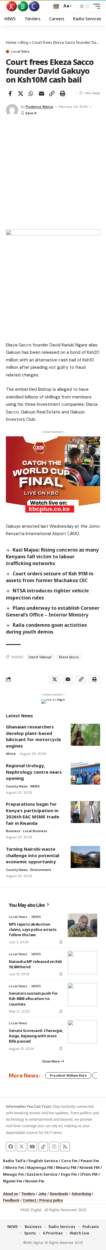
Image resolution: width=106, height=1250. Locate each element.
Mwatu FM (66, 1167)
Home (11, 42)
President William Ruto (68, 1075)
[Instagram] (54, 1146)
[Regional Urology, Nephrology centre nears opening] (85, 774)
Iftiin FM (88, 1174)
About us (10, 1194)
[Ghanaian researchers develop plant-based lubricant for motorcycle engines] (85, 735)
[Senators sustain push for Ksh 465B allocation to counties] (82, 994)
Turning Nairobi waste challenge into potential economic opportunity (32, 855)
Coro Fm (69, 1160)
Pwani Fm (90, 1160)
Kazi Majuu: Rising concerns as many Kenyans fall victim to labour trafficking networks (52, 557)
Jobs (42, 1194)
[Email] (41, 93)
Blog (24, 42)
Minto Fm (14, 1167)
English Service (43, 1160)
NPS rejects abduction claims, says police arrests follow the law (33, 929)
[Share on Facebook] (10, 93)
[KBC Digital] (23, 6)
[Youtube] (32, 1146)
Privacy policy (51, 1200)
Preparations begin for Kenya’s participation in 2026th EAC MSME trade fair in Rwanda (32, 813)
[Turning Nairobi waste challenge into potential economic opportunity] (85, 857)
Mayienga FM (40, 1167)
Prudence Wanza (39, 107)
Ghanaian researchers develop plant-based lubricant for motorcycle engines (33, 736)
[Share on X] (20, 93)
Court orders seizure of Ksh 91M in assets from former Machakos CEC (49, 577)
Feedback (11, 1200)
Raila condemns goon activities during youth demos (46, 628)
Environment (40, 870)
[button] (56, 6)
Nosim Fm (34, 1181)
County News (17, 786)
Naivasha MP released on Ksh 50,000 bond (35, 964)
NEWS (35, 786)
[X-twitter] (21, 1146)
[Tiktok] (43, 1146)
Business (13, 831)
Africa (11, 754)
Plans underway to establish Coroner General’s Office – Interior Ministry (53, 611)
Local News (20, 51)
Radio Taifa (14, 1160)
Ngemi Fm (12, 1181)
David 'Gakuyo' (40, 657)
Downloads (59, 1194)
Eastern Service (42, 1174)
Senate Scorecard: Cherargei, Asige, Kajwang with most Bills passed (36, 1036)
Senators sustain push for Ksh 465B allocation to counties (33, 998)
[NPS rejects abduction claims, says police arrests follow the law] (82, 925)
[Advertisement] (53, 174)
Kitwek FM (90, 1167)
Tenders (28, 1194)
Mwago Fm (13, 1174)
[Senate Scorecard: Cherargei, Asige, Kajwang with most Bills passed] (82, 1031)
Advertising (81, 1194)
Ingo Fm (69, 1174)
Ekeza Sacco (69, 657)
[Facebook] (10, 1146)
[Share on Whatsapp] (31, 93)
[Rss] (65, 1146)
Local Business (35, 831)
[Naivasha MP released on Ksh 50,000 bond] (82, 962)
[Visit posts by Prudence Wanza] (12, 110)
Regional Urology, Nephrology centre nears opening (34, 772)
